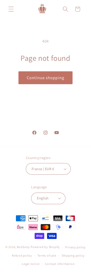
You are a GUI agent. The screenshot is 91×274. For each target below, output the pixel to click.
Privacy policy (75, 247)
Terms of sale (46, 255)
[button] (11, 9)
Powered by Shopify (45, 247)
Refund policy (22, 255)
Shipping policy (73, 255)
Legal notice (30, 264)
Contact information (60, 264)
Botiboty (23, 247)
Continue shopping (45, 77)
